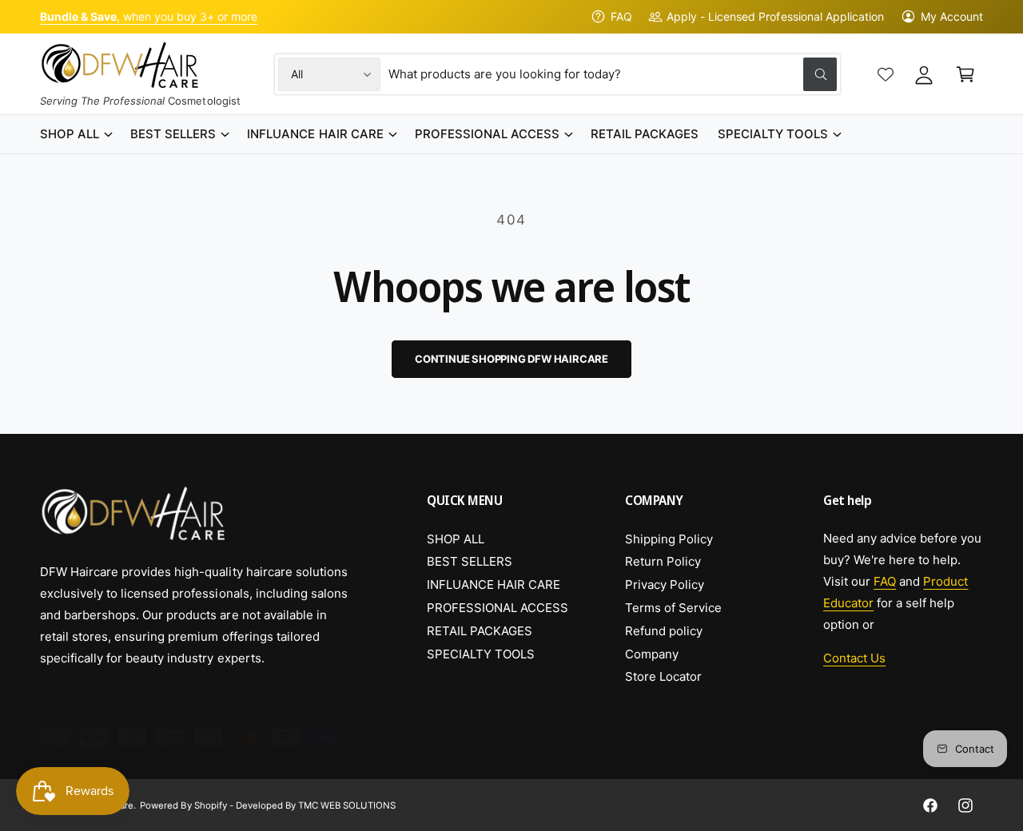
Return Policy (663, 561)
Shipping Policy (669, 539)
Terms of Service (673, 607)
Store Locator (663, 676)
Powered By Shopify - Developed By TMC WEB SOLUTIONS (268, 805)
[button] (965, 74)
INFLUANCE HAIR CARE (493, 584)
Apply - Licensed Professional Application (775, 16)
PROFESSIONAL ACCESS (497, 607)
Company (652, 654)
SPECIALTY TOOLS (481, 654)
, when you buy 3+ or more (149, 16)
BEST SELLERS (469, 561)
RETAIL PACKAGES (479, 630)
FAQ (621, 16)
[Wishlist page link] (886, 74)
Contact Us (854, 658)
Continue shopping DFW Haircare (511, 358)
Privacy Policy (664, 584)
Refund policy (664, 630)
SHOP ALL (455, 539)
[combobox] (612, 74)
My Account (952, 16)
